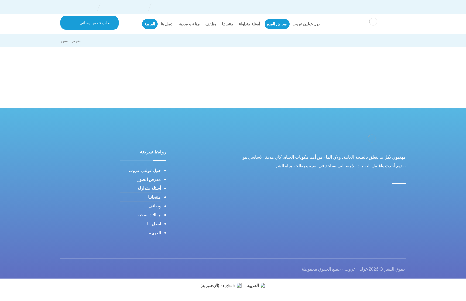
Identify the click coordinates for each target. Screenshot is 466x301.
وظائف (154, 206)
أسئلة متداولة (149, 188)
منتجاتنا (154, 197)
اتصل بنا (154, 224)
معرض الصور (149, 179)
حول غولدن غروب (145, 170)
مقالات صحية (149, 215)
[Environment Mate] (373, 21)
